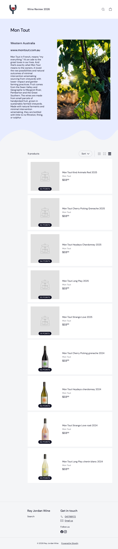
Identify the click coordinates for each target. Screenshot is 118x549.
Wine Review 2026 (38, 9)
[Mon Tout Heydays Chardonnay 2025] (70, 248)
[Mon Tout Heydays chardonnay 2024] (70, 393)
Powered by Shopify (69, 543)
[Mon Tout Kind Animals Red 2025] (70, 176)
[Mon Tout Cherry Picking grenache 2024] (70, 357)
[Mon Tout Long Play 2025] (70, 284)
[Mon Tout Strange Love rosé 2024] (70, 429)
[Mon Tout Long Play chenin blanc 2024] (70, 465)
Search (31, 516)
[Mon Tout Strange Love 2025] (70, 321)
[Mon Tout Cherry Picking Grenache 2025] (70, 212)
